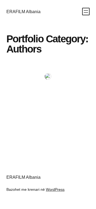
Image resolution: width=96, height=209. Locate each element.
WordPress (55, 189)
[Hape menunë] (86, 11)
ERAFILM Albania (23, 11)
